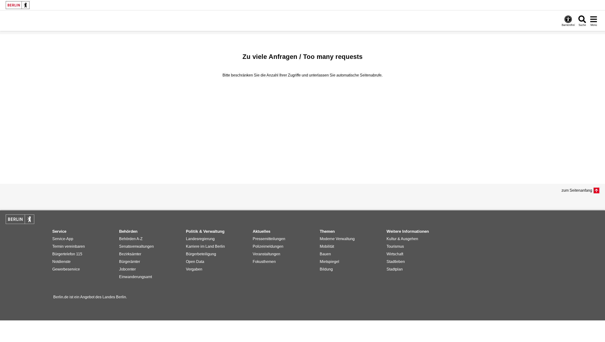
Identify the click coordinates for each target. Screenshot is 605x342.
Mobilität (327, 246)
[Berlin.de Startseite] (17, 5)
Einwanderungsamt (135, 277)
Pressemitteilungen (269, 239)
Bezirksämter (130, 254)
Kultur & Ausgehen (402, 239)
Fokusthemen (264, 262)
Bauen (325, 254)
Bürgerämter (129, 262)
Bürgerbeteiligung (201, 254)
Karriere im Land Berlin (205, 246)
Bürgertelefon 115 (67, 254)
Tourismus (395, 246)
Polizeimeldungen (268, 246)
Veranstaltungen (266, 254)
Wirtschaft (395, 254)
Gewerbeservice (66, 269)
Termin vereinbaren (68, 246)
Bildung (326, 269)
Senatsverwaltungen (136, 246)
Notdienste (61, 262)
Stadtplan (395, 269)
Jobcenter (127, 269)
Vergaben (194, 269)
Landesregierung (200, 239)
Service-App (62, 239)
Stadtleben (396, 262)
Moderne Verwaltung (337, 239)
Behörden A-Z (131, 239)
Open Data (195, 262)
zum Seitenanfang (576, 190)
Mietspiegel (329, 262)
